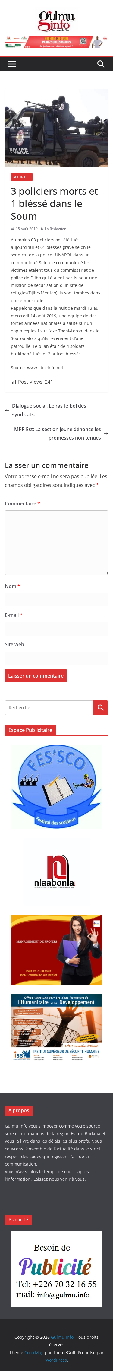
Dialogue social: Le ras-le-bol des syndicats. (49, 410)
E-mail (14, 615)
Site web (14, 644)
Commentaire (22, 503)
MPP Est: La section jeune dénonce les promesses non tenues (57, 433)
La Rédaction (55, 228)
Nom (12, 586)
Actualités (21, 177)
